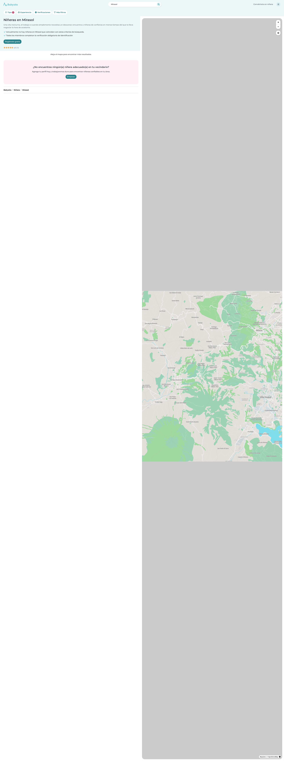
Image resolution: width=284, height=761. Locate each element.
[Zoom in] (278, 22)
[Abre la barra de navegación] (278, 4)
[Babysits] (11, 4)
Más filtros (61, 12)
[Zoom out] (278, 26)
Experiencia (25, 12)
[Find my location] (278, 33)
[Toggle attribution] (279, 756)
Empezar (71, 77)
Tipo (10, 12)
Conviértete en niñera (263, 4)
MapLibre (263, 757)
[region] (212, 388)
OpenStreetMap (273, 757)
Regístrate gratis (12, 42)
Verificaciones (43, 12)
